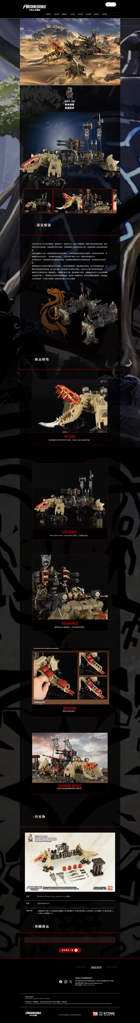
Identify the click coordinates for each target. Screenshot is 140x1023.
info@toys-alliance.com (88, 985)
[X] (71, 982)
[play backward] (21, 201)
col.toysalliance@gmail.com (94, 983)
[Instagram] (66, 982)
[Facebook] (61, 982)
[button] (38, 201)
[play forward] (118, 201)
